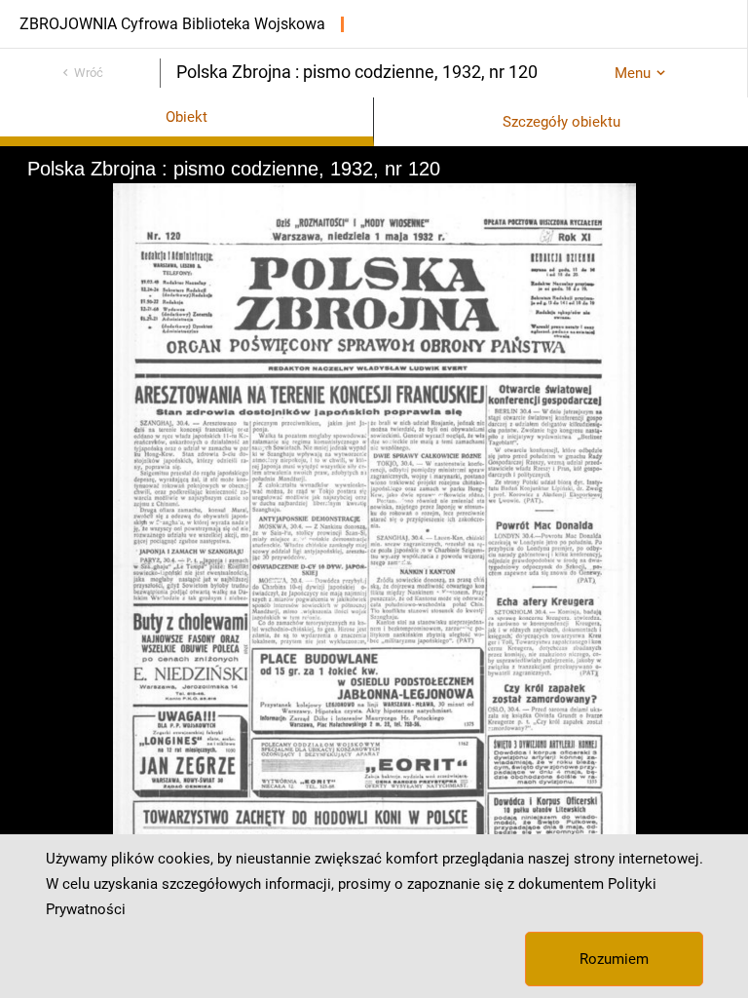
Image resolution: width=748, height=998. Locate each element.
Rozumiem (614, 959)
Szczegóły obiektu (561, 122)
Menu (633, 73)
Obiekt (186, 117)
